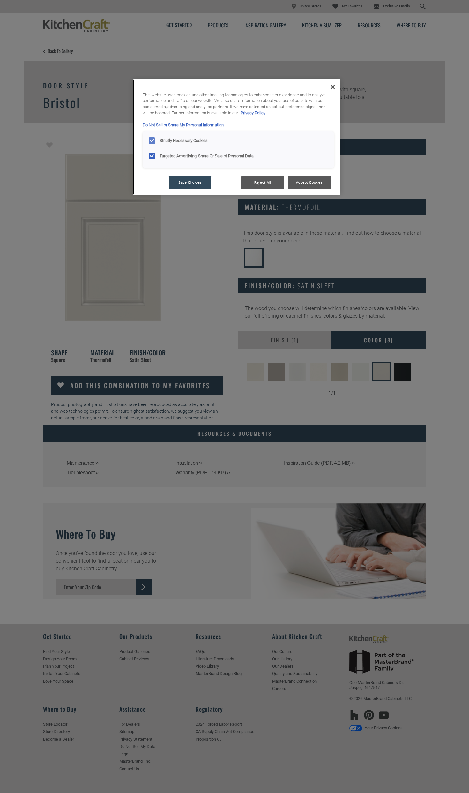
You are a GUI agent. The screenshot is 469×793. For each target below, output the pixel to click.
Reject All (262, 182)
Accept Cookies (309, 182)
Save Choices (190, 182)
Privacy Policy (253, 112)
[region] (236, 137)
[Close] (333, 87)
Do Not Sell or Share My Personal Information (183, 124)
